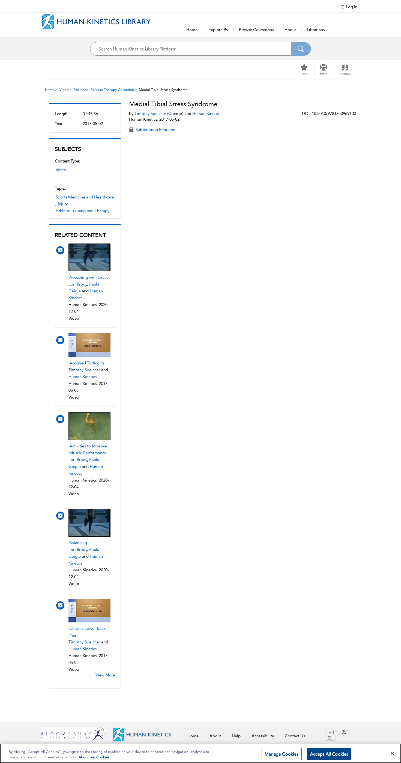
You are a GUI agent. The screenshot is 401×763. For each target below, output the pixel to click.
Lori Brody (77, 284)
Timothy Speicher (84, 369)
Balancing (78, 542)
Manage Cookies (281, 754)
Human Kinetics (82, 376)
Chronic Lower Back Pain (87, 632)
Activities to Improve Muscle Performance (88, 449)
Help (236, 736)
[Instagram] (330, 738)
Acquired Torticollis (86, 363)
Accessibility (263, 736)
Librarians (316, 29)
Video (64, 90)
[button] (323, 70)
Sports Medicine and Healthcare (85, 197)
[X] (344, 732)
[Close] (392, 753)
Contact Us (295, 736)
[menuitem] (332, 732)
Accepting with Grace (89, 277)
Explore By (218, 29)
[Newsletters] (331, 732)
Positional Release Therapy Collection (104, 90)
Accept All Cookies (329, 754)
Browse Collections (256, 29)
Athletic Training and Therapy (82, 210)
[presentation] (89, 257)
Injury (63, 203)
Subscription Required (154, 129)
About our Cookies (94, 757)
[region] (200, 753)
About (290, 29)
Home (191, 29)
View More (105, 675)
